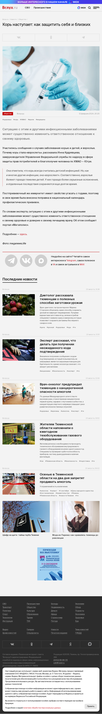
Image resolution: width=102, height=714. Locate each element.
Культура (31, 611)
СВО (27, 7)
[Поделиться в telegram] (83, 37)
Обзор (78, 607)
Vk (54, 264)
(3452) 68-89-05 (60, 660)
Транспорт (7, 607)
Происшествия (42, 7)
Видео (5, 630)
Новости (13, 19)
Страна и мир (56, 618)
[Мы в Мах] (81, 7)
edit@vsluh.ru (59, 663)
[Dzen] (70, 644)
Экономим (79, 604)
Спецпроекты (33, 633)
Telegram (71, 260)
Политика (6, 611)
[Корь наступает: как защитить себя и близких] (51, 78)
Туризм (30, 618)
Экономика (80, 614)
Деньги (54, 611)
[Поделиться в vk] (19, 37)
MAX (81, 264)
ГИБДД (78, 633)
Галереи (30, 630)
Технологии (7, 618)
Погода (54, 621)
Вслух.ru (9, 7)
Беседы (54, 604)
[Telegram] (51, 644)
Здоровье (79, 618)
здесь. (23, 234)
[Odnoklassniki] (31, 644)
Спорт (5, 614)
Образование (32, 614)
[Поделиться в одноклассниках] (51, 37)
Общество (22, 19)
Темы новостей (81, 630)
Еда (77, 621)
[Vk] (12, 644)
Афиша (54, 614)
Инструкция (7, 621)
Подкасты (79, 611)
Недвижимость (57, 607)
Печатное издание (59, 633)
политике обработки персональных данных (42, 708)
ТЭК (28, 621)
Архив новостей (9, 633)
